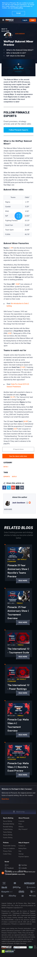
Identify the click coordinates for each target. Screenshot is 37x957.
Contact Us (21, 845)
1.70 (11, 248)
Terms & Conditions (9, 848)
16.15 (12, 397)
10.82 (17, 284)
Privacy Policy (7, 851)
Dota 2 (5, 466)
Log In (25, 20)
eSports (6, 476)
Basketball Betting (8, 824)
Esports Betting (7, 837)
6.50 (9, 333)
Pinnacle (20, 603)
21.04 (22, 367)
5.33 (15, 429)
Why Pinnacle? (22, 829)
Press (20, 824)
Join (32, 20)
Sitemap (20, 854)
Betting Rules (22, 848)
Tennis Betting (7, 832)
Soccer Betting (7, 821)
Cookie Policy (7, 854)
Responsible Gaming (9, 845)
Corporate (21, 821)
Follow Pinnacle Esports (18, 130)
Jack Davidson (20, 33)
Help (19, 851)
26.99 (26, 421)
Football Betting (7, 829)
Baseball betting (8, 826)
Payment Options (23, 856)
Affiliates (21, 826)
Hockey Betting (7, 835)
